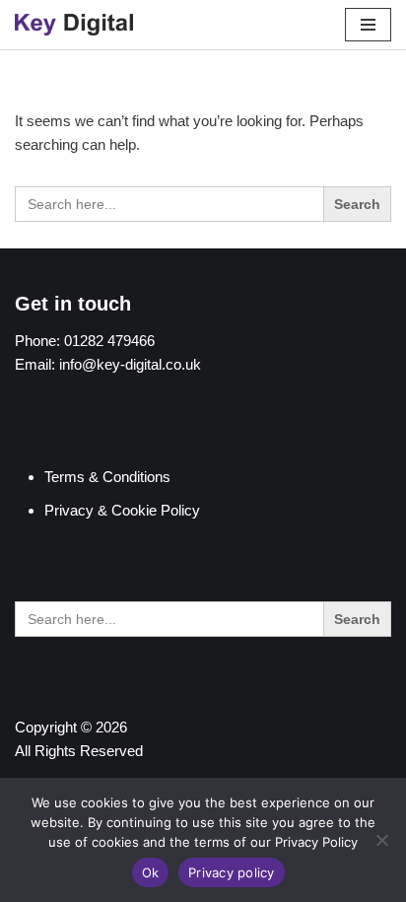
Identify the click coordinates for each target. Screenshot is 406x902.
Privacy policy (231, 872)
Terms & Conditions (107, 476)
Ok (151, 872)
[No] (381, 840)
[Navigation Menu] (368, 24)
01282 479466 (109, 340)
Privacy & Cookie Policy (122, 510)
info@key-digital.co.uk (130, 364)
